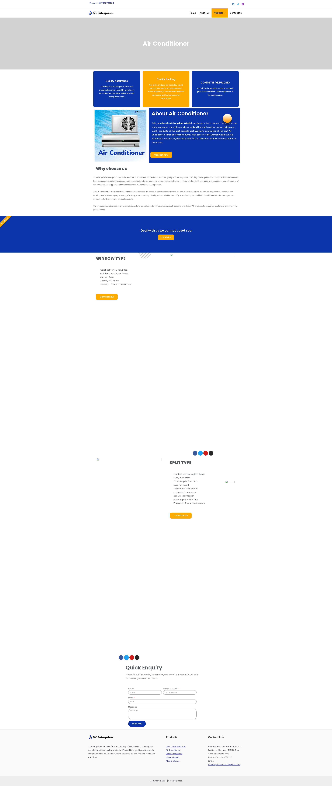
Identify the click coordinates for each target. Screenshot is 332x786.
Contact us (236, 12)
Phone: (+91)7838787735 (101, 3)
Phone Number (170, 688)
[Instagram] (242, 4)
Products (218, 12)
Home (193, 12)
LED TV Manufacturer (176, 746)
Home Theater (172, 757)
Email (130, 697)
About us (204, 12)
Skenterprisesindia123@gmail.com (224, 764)
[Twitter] (238, 4)
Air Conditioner (173, 750)
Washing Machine (174, 753)
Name (131, 688)
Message (132, 706)
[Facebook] (233, 4)
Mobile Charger (173, 761)
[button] (161, 155)
